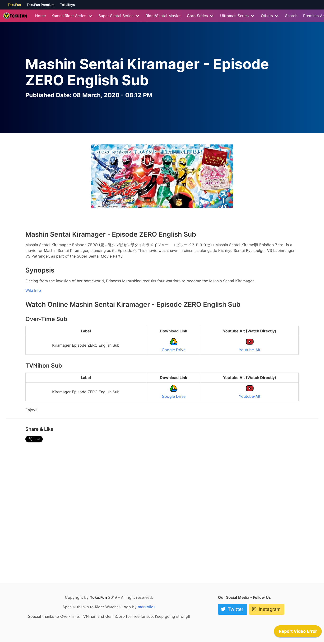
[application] (298, 632)
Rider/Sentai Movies (163, 15)
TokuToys (67, 5)
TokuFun (14, 5)
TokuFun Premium (40, 5)
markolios (146, 606)
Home (40, 15)
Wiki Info (33, 290)
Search (291, 15)
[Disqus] (162, 510)
